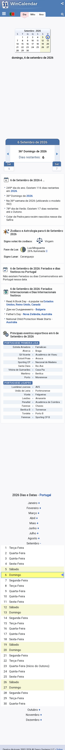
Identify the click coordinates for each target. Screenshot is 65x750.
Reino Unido (23, 304)
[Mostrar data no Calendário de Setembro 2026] (32, 45)
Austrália (46, 314)
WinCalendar (23, 3)
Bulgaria (40, 309)
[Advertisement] (32, 101)
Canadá (35, 304)
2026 (14, 191)
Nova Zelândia (31, 314)
